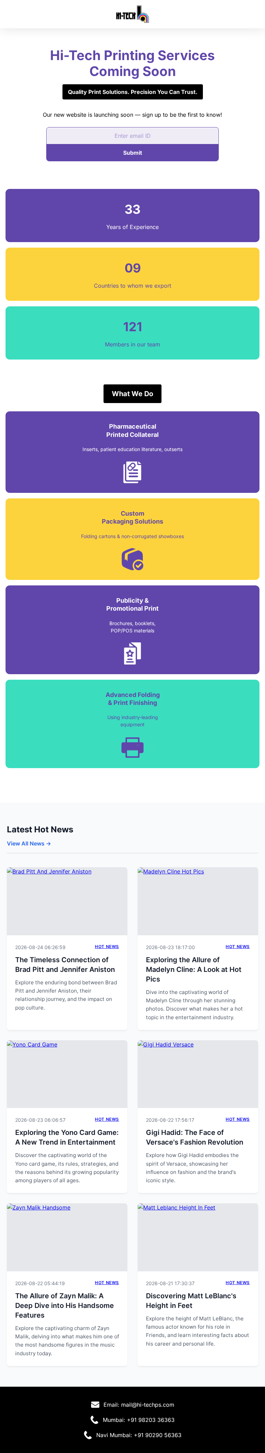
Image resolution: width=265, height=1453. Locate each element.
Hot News (107, 946)
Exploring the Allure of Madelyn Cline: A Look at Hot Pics (194, 969)
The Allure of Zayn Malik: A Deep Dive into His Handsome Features (64, 1305)
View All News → (29, 843)
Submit (132, 152)
